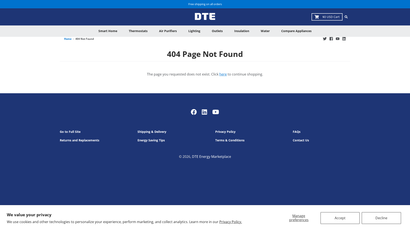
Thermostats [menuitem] (138, 31)
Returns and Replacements (79, 140)
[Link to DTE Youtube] (215, 112)
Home (68, 39)
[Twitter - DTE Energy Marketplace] (325, 39)
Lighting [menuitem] (194, 31)
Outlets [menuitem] (217, 31)
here (223, 74)
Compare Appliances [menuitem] (296, 31)
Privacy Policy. (230, 221)
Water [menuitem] (265, 31)
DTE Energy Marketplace (211, 156)
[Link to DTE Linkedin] (204, 112)
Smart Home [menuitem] (107, 31)
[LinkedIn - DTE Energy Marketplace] (344, 39)
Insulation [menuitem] (241, 31)
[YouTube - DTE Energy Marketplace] (338, 39)
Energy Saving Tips (151, 140)
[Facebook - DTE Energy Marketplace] (331, 39)
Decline (381, 218)
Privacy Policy (225, 132)
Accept (340, 218)
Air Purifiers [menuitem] (168, 31)
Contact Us (301, 140)
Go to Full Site (70, 132)
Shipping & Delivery (152, 132)
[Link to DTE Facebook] (194, 112)
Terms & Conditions (230, 140)
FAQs (296, 132)
